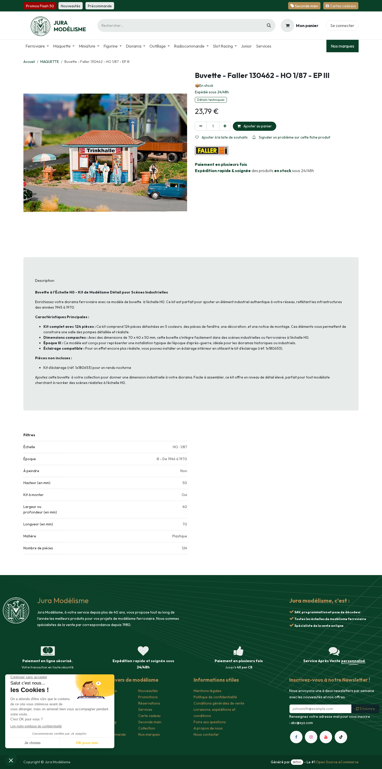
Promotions (148, 697)
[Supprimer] (201, 126)
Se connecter (342, 25)
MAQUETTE (49, 61)
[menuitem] (37, 46)
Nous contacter (206, 734)
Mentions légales (207, 690)
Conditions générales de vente (219, 703)
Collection (146, 728)
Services (145, 709)
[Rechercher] (268, 25)
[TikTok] (341, 760)
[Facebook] (296, 760)
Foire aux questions (210, 722)
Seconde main (149, 722)
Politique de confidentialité (215, 697)
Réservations (149, 703)
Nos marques (342, 46)
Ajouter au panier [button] (257, 126)
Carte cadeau (149, 715)
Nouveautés (148, 690)
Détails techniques (211, 100)
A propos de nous (208, 728)
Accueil (29, 61)
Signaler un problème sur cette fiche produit (294, 137)
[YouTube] (326, 760)
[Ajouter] (225, 126)
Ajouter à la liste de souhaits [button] (224, 137)
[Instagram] (311, 760)
